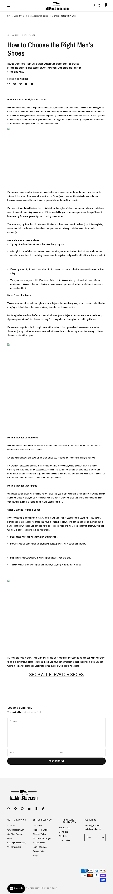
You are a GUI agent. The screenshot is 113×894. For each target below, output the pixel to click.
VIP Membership (14, 846)
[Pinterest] (21, 84)
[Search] (99, 6)
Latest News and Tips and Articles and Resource (31, 16)
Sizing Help (63, 831)
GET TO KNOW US (16, 820)
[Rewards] (16, 888)
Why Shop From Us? (15, 829)
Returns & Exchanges (42, 838)
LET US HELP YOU (42, 820)
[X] (15, 84)
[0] (104, 6)
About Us (11, 825)
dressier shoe (23, 497)
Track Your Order (40, 829)
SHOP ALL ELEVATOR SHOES (56, 674)
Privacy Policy (39, 851)
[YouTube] (31, 809)
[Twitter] (17, 808)
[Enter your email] (103, 837)
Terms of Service (40, 846)
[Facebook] (9, 84)
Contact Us (37, 825)
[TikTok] (45, 808)
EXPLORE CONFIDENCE (69, 821)
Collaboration (64, 840)
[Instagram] (24, 808)
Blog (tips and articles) (16, 842)
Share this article (17, 79)
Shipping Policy (39, 834)
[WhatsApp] (27, 84)
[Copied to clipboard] (32, 84)
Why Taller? (64, 836)
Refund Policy (39, 842)
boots (93, 469)
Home (9, 16)
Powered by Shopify (49, 888)
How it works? (64, 827)
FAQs (9, 838)
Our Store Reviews (15, 834)
